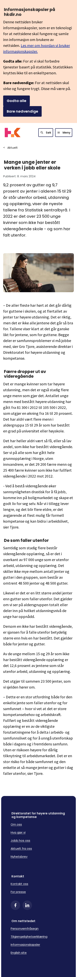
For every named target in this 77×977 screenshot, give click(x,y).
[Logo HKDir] (12, 132)
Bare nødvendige (22, 111)
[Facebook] (15, 905)
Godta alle (16, 100)
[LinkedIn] (27, 905)
